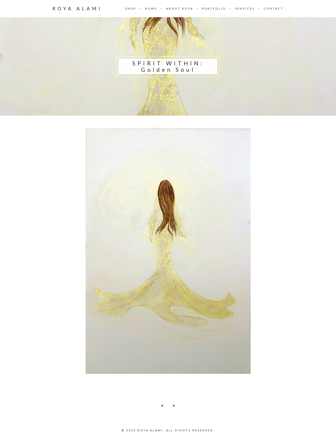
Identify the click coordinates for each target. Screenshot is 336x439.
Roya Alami (77, 8)
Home (151, 8)
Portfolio (214, 8)
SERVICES (245, 8)
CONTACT (274, 8)
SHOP (130, 8)
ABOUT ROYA (179, 8)
